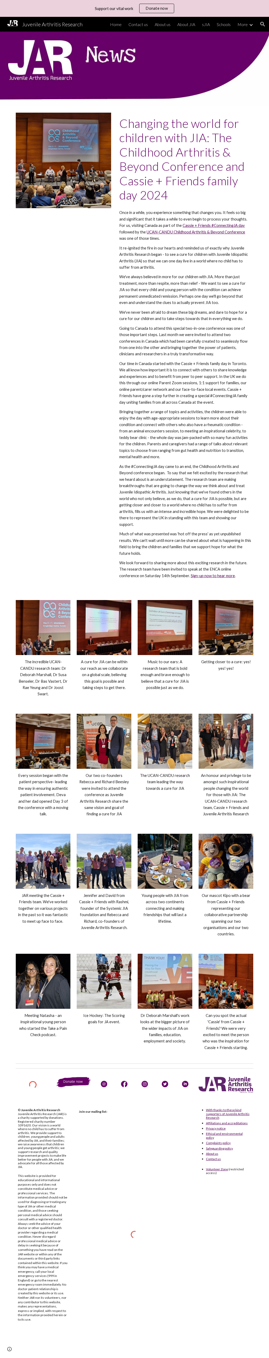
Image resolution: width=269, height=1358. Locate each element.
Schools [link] (224, 24)
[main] (185, 159)
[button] (262, 24)
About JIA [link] (186, 24)
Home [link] (116, 24)
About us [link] (162, 24)
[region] (134, 8)
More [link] (242, 24)
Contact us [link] (138, 24)
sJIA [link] (206, 24)
